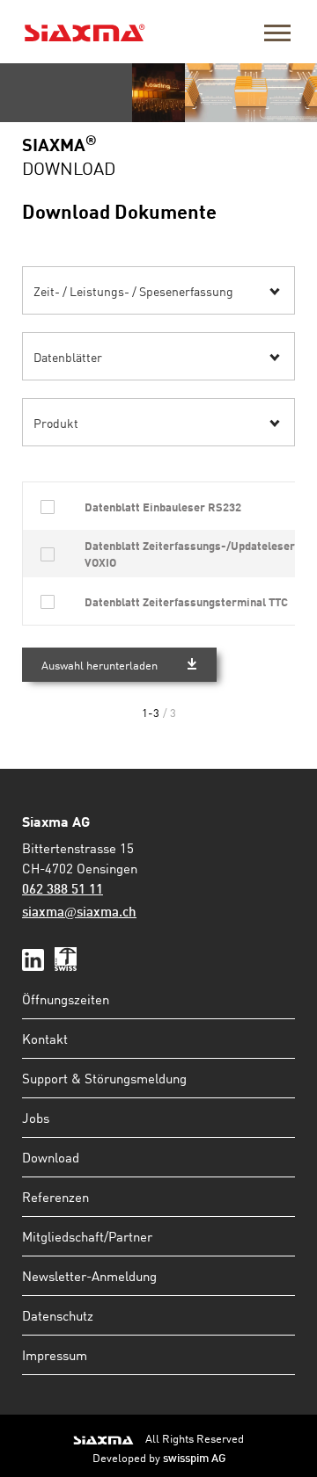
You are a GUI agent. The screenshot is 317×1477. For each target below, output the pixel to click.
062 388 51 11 (62, 890)
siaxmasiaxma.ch (79, 913)
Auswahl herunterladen (99, 664)
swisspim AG (194, 1459)
